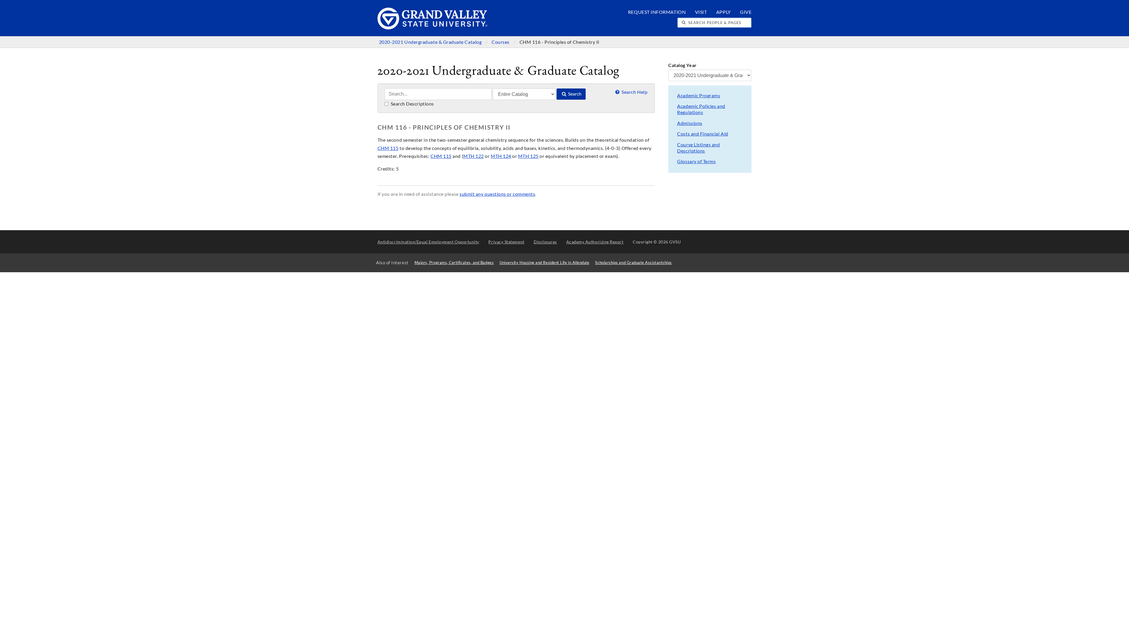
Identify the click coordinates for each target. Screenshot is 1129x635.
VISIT (701, 12)
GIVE (745, 12)
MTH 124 (501, 156)
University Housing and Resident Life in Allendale (544, 262)
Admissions (689, 123)
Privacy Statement (506, 241)
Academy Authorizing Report (595, 241)
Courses (501, 42)
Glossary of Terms (696, 161)
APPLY (723, 12)
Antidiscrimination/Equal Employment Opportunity (428, 241)
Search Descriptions (412, 103)
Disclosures (545, 241)
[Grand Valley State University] (433, 28)
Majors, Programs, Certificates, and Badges (454, 262)
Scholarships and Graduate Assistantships (633, 262)
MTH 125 (528, 156)
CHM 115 (388, 148)
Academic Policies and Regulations (701, 109)
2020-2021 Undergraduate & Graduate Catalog (431, 42)
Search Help (634, 92)
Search (574, 93)
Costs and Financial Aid (702, 133)
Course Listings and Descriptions (698, 147)
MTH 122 (473, 156)
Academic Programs (698, 95)
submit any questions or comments (497, 194)
